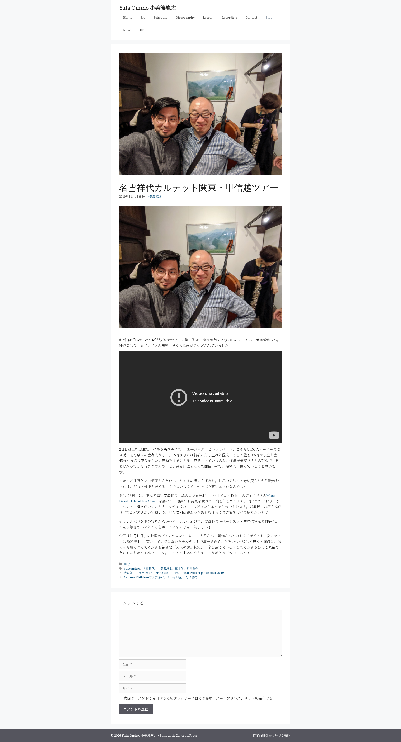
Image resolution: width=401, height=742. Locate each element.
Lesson (208, 17)
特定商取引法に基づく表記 (271, 735)
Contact (251, 17)
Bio (143, 17)
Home (127, 17)
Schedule (160, 17)
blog (127, 564)
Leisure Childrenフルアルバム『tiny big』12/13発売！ (162, 577)
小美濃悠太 (164, 568)
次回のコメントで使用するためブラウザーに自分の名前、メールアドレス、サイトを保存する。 (200, 698)
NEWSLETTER (133, 30)
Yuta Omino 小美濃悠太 (147, 7)
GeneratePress (186, 735)
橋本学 (179, 568)
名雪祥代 (149, 568)
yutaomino (132, 568)
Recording (229, 17)
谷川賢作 (192, 568)
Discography (185, 17)
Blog (269, 17)
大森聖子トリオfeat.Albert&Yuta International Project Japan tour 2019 (174, 573)
